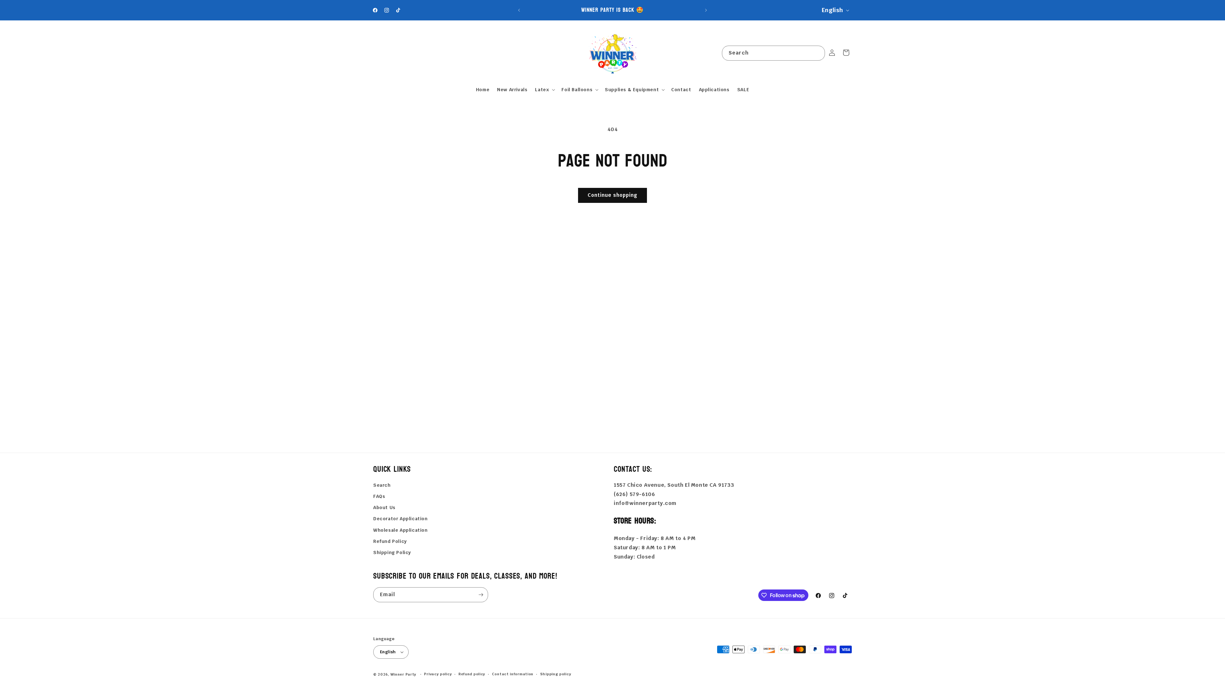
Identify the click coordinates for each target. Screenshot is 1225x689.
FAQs (379, 496)
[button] (544, 89)
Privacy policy (438, 674)
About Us (384, 507)
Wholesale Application (400, 530)
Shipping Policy (392, 552)
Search (382, 485)
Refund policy (471, 674)
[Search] (818, 53)
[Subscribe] (481, 594)
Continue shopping (612, 195)
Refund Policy (390, 541)
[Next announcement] (706, 10)
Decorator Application (400, 519)
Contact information (512, 674)
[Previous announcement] (519, 10)
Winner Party (403, 674)
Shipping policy (555, 674)
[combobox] (773, 53)
